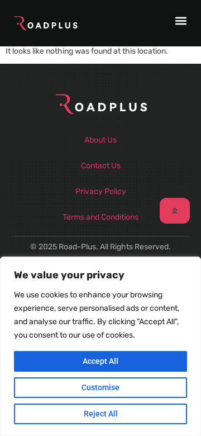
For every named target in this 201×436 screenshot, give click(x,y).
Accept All (100, 361)
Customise (100, 387)
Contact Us (101, 165)
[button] (180, 20)
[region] (100, 346)
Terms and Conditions (100, 217)
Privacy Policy (100, 191)
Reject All (101, 413)
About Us (100, 140)
